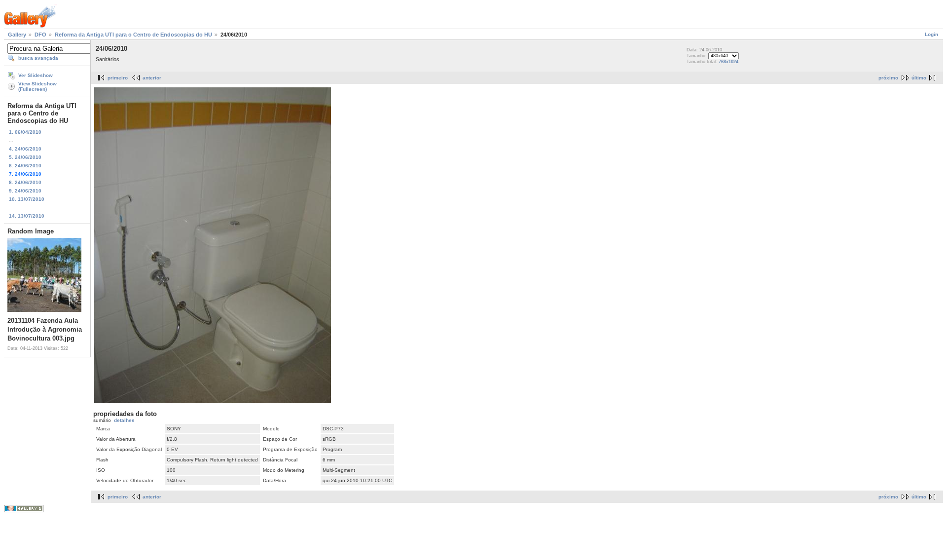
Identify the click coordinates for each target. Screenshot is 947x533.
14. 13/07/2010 (26, 216)
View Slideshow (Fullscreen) (37, 86)
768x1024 (728, 61)
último (918, 77)
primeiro (118, 77)
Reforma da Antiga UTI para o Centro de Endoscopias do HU (133, 35)
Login (931, 34)
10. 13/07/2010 (26, 199)
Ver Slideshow (35, 75)
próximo (888, 77)
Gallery (17, 35)
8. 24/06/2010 (25, 182)
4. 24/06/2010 (25, 149)
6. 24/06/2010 (25, 165)
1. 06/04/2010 (25, 132)
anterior (152, 77)
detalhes (124, 420)
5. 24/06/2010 (25, 157)
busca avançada (38, 58)
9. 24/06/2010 (25, 190)
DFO (40, 35)
